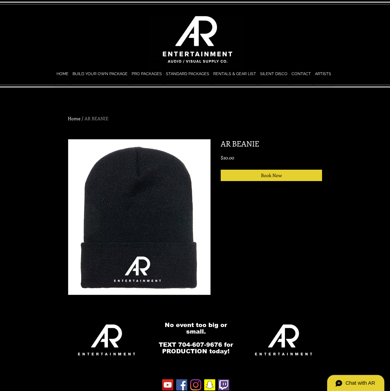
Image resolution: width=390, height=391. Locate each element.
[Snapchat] (209, 384)
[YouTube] (167, 384)
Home (74, 118)
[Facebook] (181, 384)
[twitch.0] (223, 384)
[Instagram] (195, 384)
